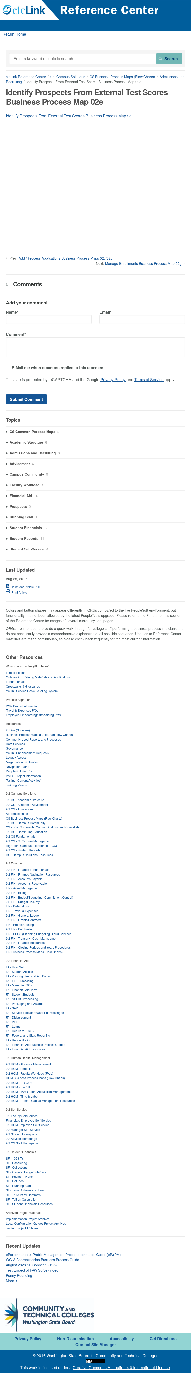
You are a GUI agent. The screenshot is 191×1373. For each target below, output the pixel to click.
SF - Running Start (18, 1185)
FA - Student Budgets (20, 994)
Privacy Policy (113, 379)
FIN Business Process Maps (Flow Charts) (34, 952)
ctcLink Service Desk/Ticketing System (32, 691)
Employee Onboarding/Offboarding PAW (33, 715)
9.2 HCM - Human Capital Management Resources (40, 1100)
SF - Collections (16, 1167)
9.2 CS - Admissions (19, 809)
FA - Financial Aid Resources (25, 1049)
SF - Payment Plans (19, 1176)
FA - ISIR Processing (20, 981)
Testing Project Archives (22, 1228)
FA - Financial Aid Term (21, 990)
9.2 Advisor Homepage (21, 1139)
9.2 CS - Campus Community (25, 823)
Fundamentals (15, 681)
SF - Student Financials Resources (29, 1204)
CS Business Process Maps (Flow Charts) (122, 76)
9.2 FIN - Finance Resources (25, 943)
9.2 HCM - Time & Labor (22, 1096)
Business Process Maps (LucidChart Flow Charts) (39, 734)
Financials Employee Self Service (28, 1120)
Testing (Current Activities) (23, 780)
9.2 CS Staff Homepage (22, 1143)
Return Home (14, 34)
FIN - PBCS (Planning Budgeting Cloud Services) (39, 934)
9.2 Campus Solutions (67, 76)
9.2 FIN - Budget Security (23, 902)
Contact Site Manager (95, 1344)
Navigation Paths (17, 766)
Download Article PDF (26, 587)
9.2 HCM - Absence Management (28, 1064)
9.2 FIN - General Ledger (23, 915)
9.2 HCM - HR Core (19, 1082)
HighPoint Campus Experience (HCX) (31, 845)
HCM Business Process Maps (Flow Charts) (35, 1078)
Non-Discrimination (75, 1338)
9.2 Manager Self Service (23, 1129)
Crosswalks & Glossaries (23, 686)
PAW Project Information (22, 706)
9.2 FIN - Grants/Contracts (23, 920)
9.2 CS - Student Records (23, 850)
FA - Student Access (19, 971)
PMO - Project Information (23, 776)
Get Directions (163, 1338)
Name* (12, 312)
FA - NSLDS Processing (22, 999)
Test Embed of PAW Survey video (32, 1270)
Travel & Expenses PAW (22, 710)
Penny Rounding (19, 1275)
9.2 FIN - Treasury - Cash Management (32, 938)
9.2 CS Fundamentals (20, 836)
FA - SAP (12, 1008)
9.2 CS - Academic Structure (25, 800)
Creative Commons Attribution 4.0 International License (121, 1367)
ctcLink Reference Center (26, 76)
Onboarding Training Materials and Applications (38, 677)
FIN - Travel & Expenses (22, 911)
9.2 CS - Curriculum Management (28, 841)
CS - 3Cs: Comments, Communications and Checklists (42, 827)
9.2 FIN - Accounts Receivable (26, 883)
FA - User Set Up (17, 967)
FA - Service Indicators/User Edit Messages (35, 1012)
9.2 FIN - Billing (16, 892)
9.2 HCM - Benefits (18, 1068)
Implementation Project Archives (27, 1219)
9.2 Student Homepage (21, 1134)
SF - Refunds (15, 1181)
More (10, 1280)
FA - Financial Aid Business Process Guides (35, 1044)
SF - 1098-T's (15, 1158)
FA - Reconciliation (18, 1040)
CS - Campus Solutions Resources (29, 855)
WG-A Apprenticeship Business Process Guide (42, 1259)
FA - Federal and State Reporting (28, 1035)
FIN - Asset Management (22, 888)
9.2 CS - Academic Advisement (27, 804)
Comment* (16, 334)
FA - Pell (11, 1022)
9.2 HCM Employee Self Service (27, 1125)
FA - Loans (13, 1026)
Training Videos (16, 785)
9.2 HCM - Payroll (18, 1087)
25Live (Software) (18, 730)
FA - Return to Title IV (20, 1031)
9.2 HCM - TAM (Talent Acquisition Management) (39, 1091)
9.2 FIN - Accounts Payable (24, 879)
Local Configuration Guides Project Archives (36, 1223)
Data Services (15, 744)
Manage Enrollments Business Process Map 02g (143, 263)
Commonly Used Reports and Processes (33, 739)
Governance (14, 748)
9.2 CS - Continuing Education (26, 832)
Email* (105, 312)
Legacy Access (16, 757)
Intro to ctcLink (15, 672)
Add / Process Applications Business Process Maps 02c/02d (66, 258)
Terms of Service (149, 379)
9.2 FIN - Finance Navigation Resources (33, 874)
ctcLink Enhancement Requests (27, 753)
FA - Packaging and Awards (24, 1003)
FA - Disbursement (18, 1017)
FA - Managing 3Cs (19, 985)
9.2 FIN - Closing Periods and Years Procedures (38, 947)
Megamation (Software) (22, 762)
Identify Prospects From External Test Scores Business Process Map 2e (69, 115)
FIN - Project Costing (20, 924)
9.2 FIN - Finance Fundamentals (27, 869)
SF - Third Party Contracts (23, 1195)
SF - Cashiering (16, 1163)
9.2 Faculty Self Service (22, 1116)
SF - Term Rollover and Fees (25, 1190)
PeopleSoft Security (19, 771)
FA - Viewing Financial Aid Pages (28, 976)
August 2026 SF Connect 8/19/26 (32, 1264)
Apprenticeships (17, 813)
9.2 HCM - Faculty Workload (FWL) (29, 1073)
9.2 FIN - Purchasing (20, 929)
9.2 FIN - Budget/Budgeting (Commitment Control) (39, 897)
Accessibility (122, 1338)
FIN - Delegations (18, 906)
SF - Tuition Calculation (21, 1199)
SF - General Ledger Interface (26, 1172)
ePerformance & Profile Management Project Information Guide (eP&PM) (63, 1254)
